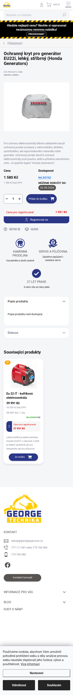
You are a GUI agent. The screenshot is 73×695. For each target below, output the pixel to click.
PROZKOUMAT (36, 34)
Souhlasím (54, 685)
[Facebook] (7, 564)
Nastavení (36, 673)
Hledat (64, 15)
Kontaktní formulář (22, 577)
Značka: (11, 75)
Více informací (30, 664)
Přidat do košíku (38, 198)
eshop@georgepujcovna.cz (27, 540)
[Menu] (68, 4)
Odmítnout (19, 685)
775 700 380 (18, 554)
